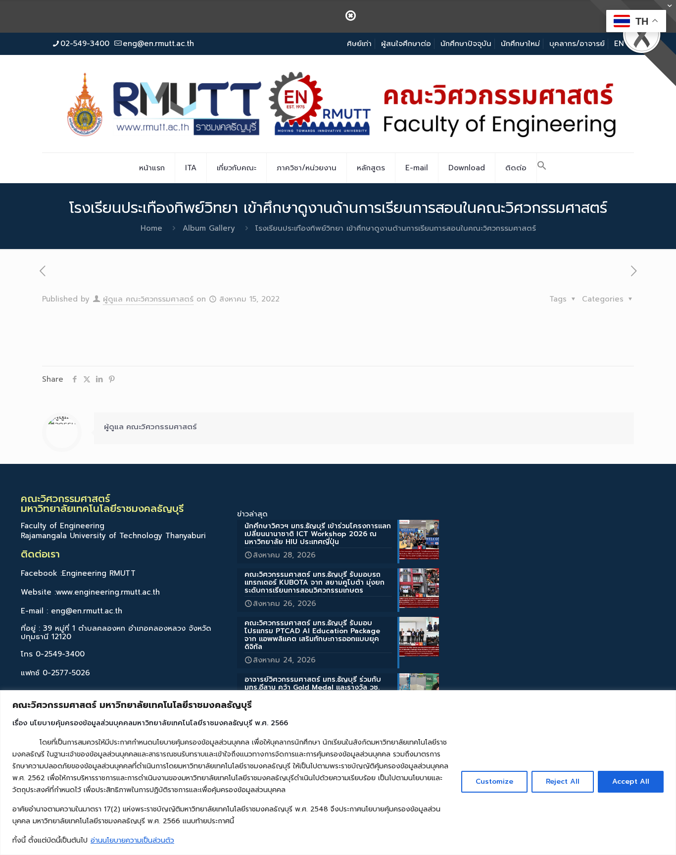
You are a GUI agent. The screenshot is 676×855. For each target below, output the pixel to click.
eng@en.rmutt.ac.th (158, 43)
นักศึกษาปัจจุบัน (465, 43)
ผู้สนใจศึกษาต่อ (406, 43)
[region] (338, 772)
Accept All (630, 781)
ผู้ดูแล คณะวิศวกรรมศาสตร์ (148, 299)
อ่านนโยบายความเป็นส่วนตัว (132, 840)
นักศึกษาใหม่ (520, 43)
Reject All (562, 781)
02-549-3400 (84, 43)
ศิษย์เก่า (359, 43)
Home (151, 228)
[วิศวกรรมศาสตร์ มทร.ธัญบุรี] (338, 103)
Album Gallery (209, 228)
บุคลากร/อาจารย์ (577, 43)
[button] (542, 168)
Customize (494, 781)
